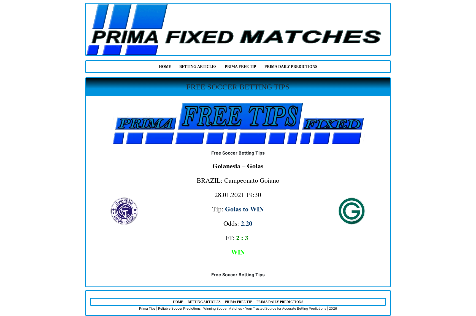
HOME (165, 67)
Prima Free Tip (240, 67)
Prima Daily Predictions (290, 67)
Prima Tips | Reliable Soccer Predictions (170, 308)
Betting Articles (198, 67)
